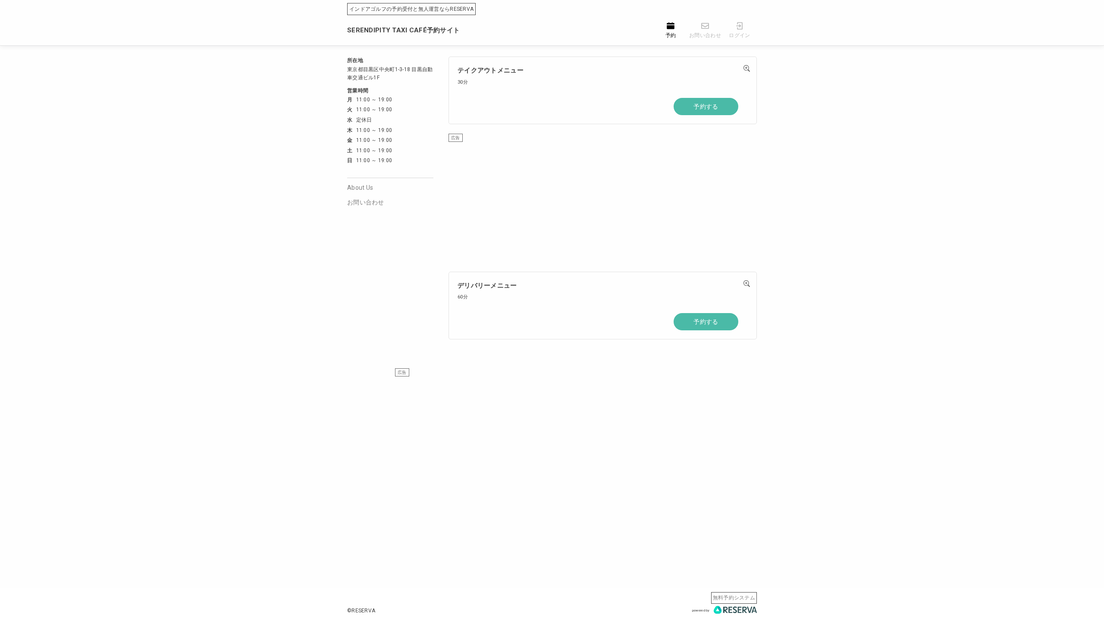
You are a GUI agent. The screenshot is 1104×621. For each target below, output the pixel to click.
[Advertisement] (602, 202)
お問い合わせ (365, 202)
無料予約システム (734, 598)
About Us (360, 187)
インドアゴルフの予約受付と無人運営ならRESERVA (411, 9)
